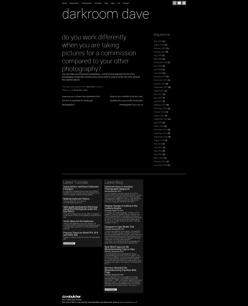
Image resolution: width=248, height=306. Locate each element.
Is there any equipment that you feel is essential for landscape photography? (81, 100)
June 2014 (158, 147)
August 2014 (159, 140)
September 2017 (161, 87)
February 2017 (160, 105)
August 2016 (159, 116)
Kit (119, 3)
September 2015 (161, 119)
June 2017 (158, 94)
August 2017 (159, 91)
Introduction (87, 3)
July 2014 (158, 144)
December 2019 (160, 62)
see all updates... (111, 289)
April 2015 (158, 123)
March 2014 (159, 158)
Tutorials (98, 3)
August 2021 (159, 45)
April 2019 (158, 66)
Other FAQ (90, 87)
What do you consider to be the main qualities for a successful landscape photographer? (126, 100)
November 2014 (160, 133)
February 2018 (160, 77)
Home (64, 3)
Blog (106, 3)
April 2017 (158, 101)
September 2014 (161, 137)
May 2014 (158, 151)
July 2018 (158, 70)
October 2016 (159, 112)
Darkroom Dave (105, 13)
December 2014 (160, 130)
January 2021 (159, 52)
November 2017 (160, 80)
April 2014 (158, 154)
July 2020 (158, 55)
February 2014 (160, 161)
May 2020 (158, 59)
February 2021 (160, 48)
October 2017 (159, 84)
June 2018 (158, 73)
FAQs (113, 3)
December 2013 (160, 165)
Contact (126, 3)
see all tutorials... (69, 243)
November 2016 (160, 108)
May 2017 (158, 98)
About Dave (74, 3)
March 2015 (159, 126)
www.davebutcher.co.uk (128, 302)
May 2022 (158, 41)
